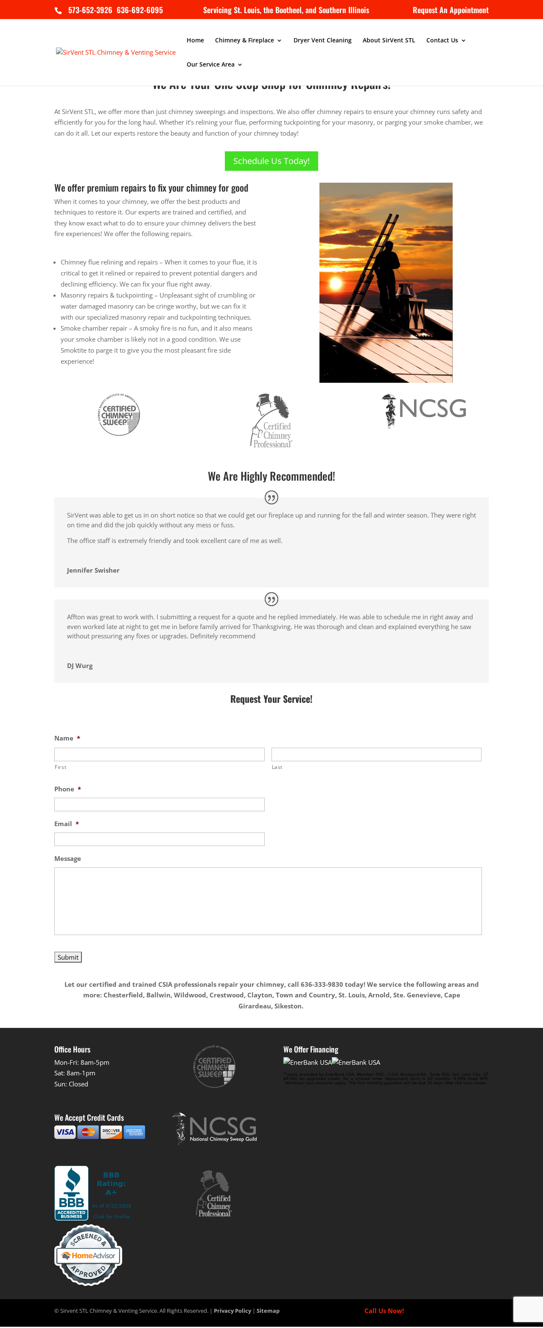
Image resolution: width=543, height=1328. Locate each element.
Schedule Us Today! (271, 161)
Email (66, 824)
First (60, 767)
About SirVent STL (389, 40)
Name (67, 738)
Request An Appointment (451, 10)
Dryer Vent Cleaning (323, 40)
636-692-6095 (139, 9)
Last (277, 767)
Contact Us (442, 40)
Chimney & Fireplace (244, 40)
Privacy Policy (232, 1310)
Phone (67, 789)
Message (67, 859)
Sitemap (268, 1310)
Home (195, 40)
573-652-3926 (90, 9)
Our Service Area (211, 64)
